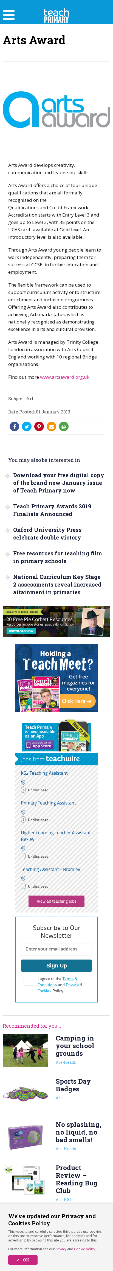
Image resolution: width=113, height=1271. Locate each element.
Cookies (44, 991)
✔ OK (22, 1260)
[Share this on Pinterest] (39, 426)
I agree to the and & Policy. (60, 985)
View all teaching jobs (56, 901)
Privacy (60, 1249)
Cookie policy (84, 1249)
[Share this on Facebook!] (14, 426)
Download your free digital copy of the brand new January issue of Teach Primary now (58, 482)
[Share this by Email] (51, 426)
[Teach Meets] (56, 711)
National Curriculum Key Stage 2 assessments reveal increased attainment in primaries (57, 584)
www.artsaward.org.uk (64, 377)
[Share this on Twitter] (26, 426)
